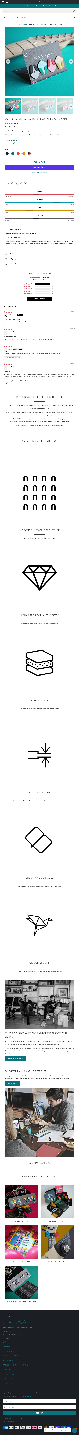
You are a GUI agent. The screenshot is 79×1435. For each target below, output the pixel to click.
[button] (9, 123)
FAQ (4, 1388)
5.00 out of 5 (45, 277)
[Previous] (8, 61)
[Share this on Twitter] (11, 183)
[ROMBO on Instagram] (20, 1322)
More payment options (39, 172)
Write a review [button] (39, 299)
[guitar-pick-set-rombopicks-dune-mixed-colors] (39, 61)
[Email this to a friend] (25, 183)
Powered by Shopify (9, 1421)
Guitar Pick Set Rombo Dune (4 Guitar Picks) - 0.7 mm (36, 119)
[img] (8, 312)
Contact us (8, 1379)
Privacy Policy (9, 1374)
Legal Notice (9, 1351)
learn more (12, 1084)
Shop (5, 1342)
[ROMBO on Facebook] (5, 1322)
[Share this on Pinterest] (20, 183)
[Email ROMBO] (25, 1322)
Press (5, 1383)
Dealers (6, 1347)
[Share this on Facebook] (16, 183)
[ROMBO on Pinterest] (10, 1322)
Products (24, 24)
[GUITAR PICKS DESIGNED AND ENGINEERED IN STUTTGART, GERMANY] (39, 1004)
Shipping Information (11, 140)
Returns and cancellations (15, 1365)
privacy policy (27, 1396)
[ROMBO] (39, 2)
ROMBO (11, 1419)
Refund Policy (9, 1360)
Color (6, 149)
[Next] (71, 61)
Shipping (6, 1370)
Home (18, 24)
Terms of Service (10, 1356)
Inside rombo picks (15, 1058)
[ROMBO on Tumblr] (15, 1322)
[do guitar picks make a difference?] (39, 1122)
